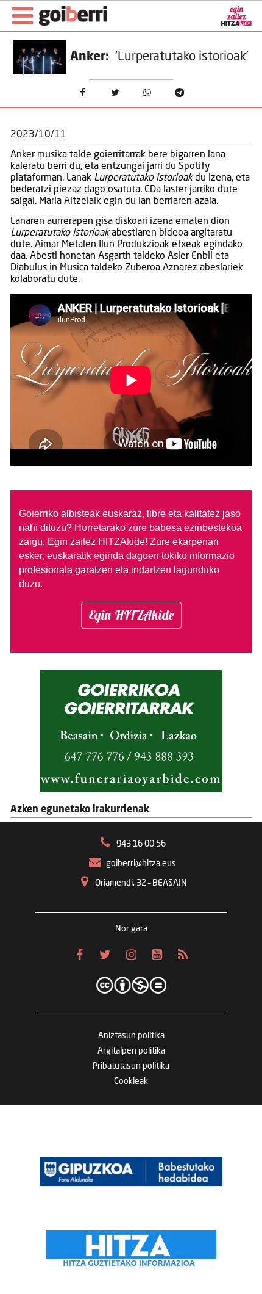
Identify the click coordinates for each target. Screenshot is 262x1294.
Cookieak (131, 1081)
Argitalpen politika (131, 1051)
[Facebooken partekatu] (82, 93)
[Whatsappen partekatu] (147, 93)
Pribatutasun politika (131, 1066)
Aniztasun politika (131, 1036)
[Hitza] (131, 1245)
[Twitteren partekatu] (114, 93)
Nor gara (131, 929)
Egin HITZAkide (131, 615)
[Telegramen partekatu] (179, 93)
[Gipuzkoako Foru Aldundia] (131, 1171)
